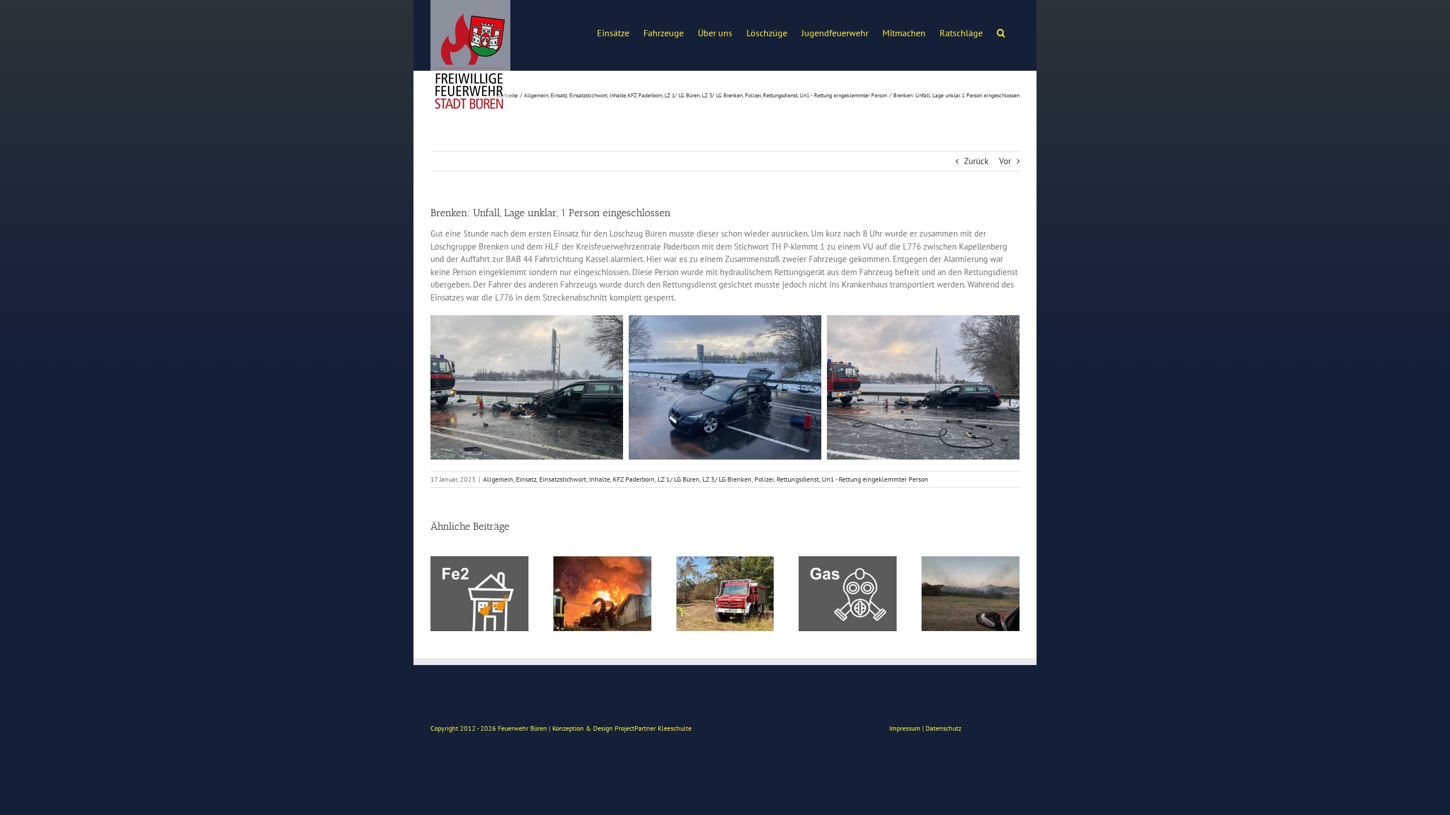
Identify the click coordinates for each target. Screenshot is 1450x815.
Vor (1005, 161)
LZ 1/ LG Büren (679, 479)
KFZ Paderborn (634, 479)
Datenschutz (943, 728)
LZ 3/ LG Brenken (727, 479)
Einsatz (526, 479)
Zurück (976, 161)
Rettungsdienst (798, 479)
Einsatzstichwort (562, 479)
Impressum (904, 728)
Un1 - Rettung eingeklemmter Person (875, 479)
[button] (1001, 31)
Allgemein (498, 479)
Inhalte (599, 479)
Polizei (764, 479)
